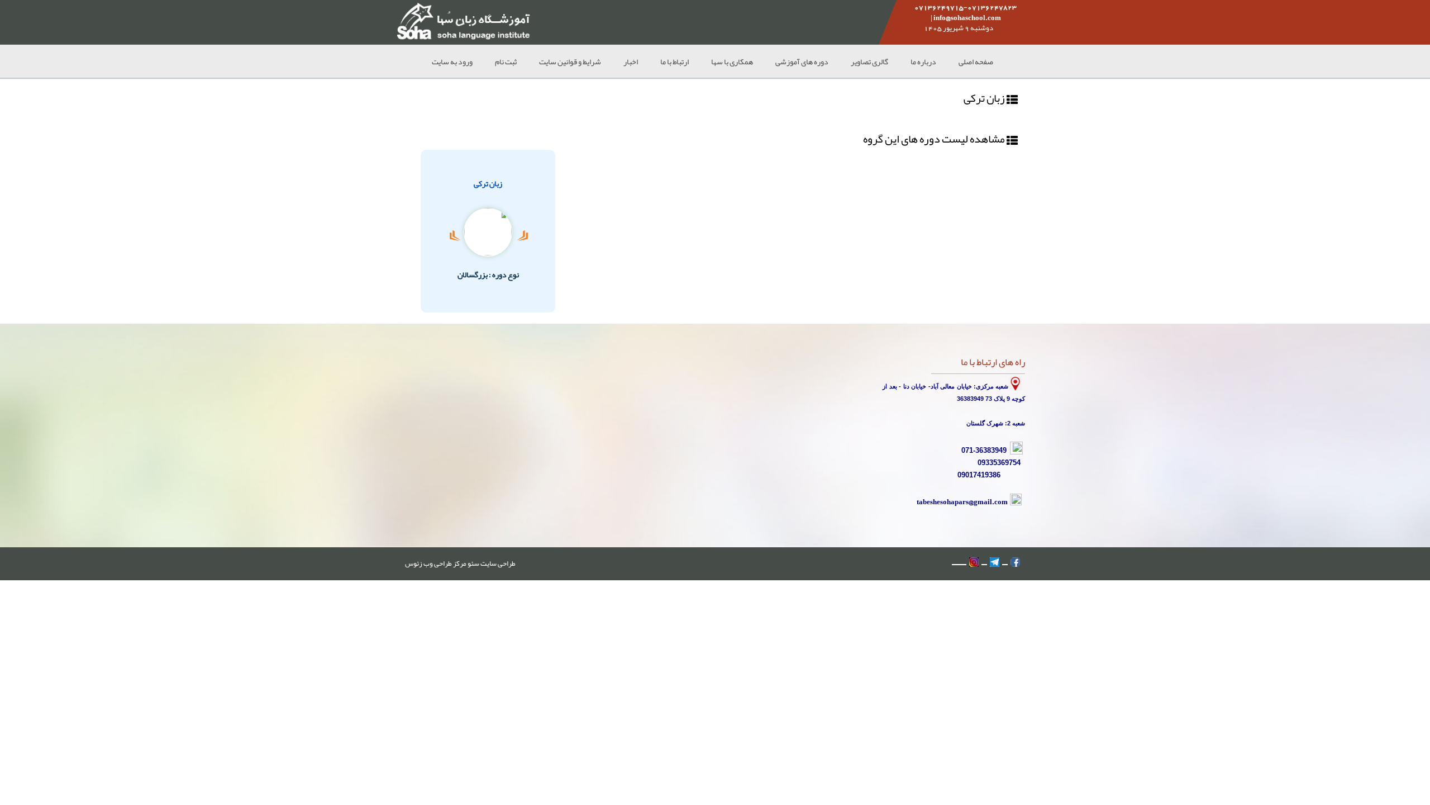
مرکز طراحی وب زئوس (435, 563)
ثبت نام (506, 61)
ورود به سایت (452, 61)
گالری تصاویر (869, 61)
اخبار (630, 61)
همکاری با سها (732, 61)
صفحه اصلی (976, 61)
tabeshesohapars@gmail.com (962, 501)
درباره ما (923, 61)
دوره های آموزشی (801, 61)
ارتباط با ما (674, 61)
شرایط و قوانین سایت (570, 61)
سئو (472, 563)
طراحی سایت (497, 563)
